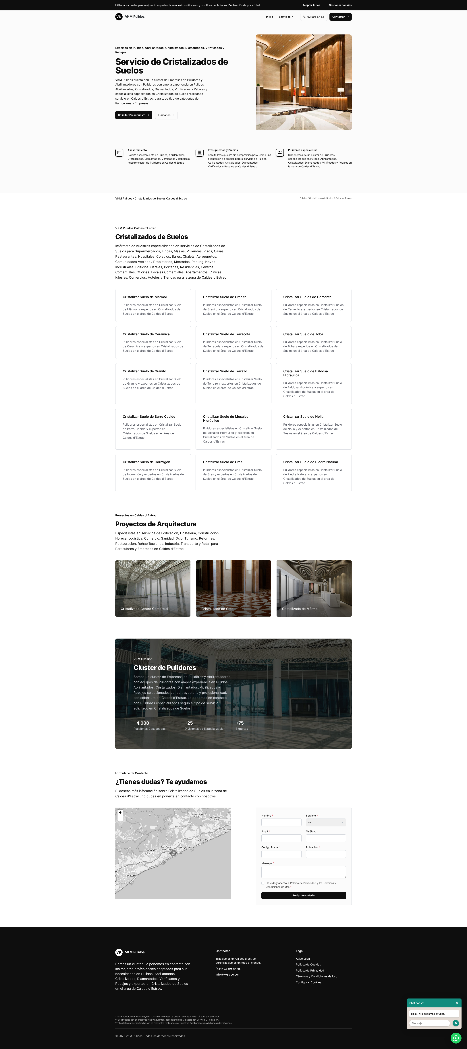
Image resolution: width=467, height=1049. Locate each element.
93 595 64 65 (315, 16)
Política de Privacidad (303, 883)
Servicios (285, 16)
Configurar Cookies (308, 982)
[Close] (457, 1002)
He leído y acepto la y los (301, 884)
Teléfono (312, 831)
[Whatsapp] (456, 1038)
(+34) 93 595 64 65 (228, 968)
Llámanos (164, 115)
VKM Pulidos (134, 16)
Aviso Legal (303, 958)
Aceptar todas (311, 5)
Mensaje (267, 863)
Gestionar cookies (340, 5)
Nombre (267, 815)
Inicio (269, 16)
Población (313, 847)
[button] (173, 853)
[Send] (456, 1023)
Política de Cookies (308, 964)
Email (265, 831)
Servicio (312, 815)
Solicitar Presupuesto (131, 115)
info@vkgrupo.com (228, 974)
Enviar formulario (304, 895)
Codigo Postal (271, 847)
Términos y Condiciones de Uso (316, 976)
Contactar (338, 16)
